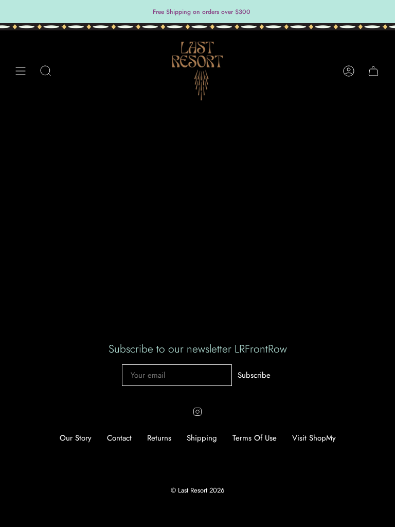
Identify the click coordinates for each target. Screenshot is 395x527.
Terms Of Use (254, 438)
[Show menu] (20, 71)
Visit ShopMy (314, 438)
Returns (159, 438)
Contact (119, 438)
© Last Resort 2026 (197, 490)
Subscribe (254, 375)
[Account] (349, 71)
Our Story (76, 438)
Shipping (202, 438)
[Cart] (373, 71)
